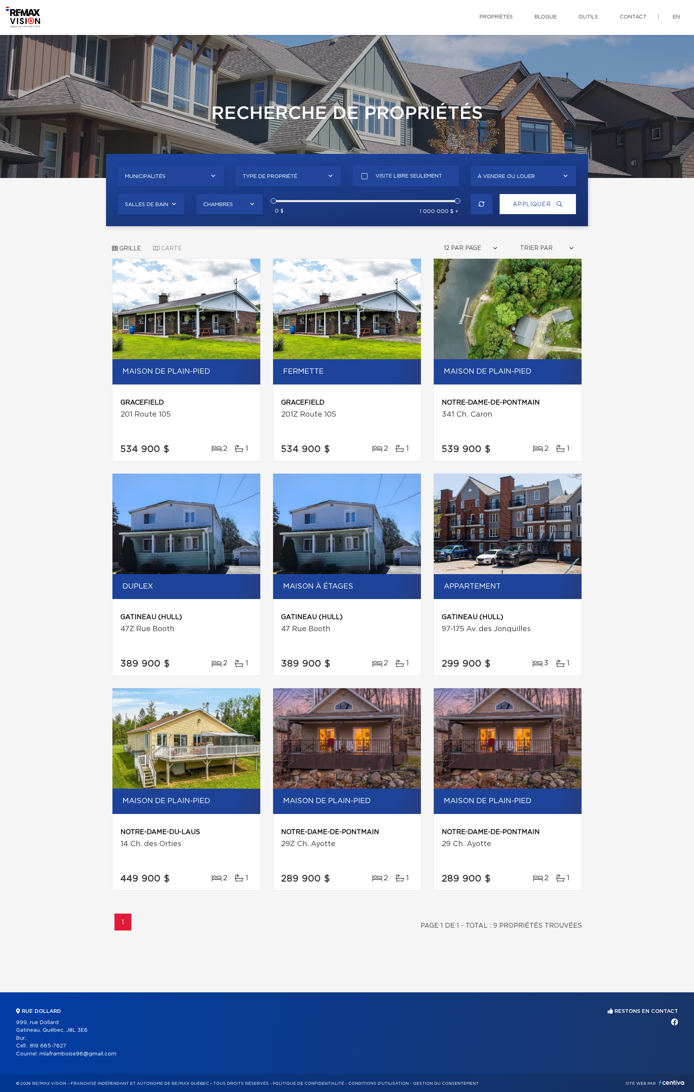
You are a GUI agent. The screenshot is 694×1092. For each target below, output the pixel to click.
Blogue (546, 17)
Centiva (671, 1082)
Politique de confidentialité (308, 1084)
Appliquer (533, 204)
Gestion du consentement (446, 1084)
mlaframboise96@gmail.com (77, 1054)
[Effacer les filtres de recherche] (482, 204)
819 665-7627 (48, 1046)
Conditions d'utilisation (378, 1084)
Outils (588, 17)
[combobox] (171, 176)
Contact (633, 17)
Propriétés (496, 17)
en (676, 17)
